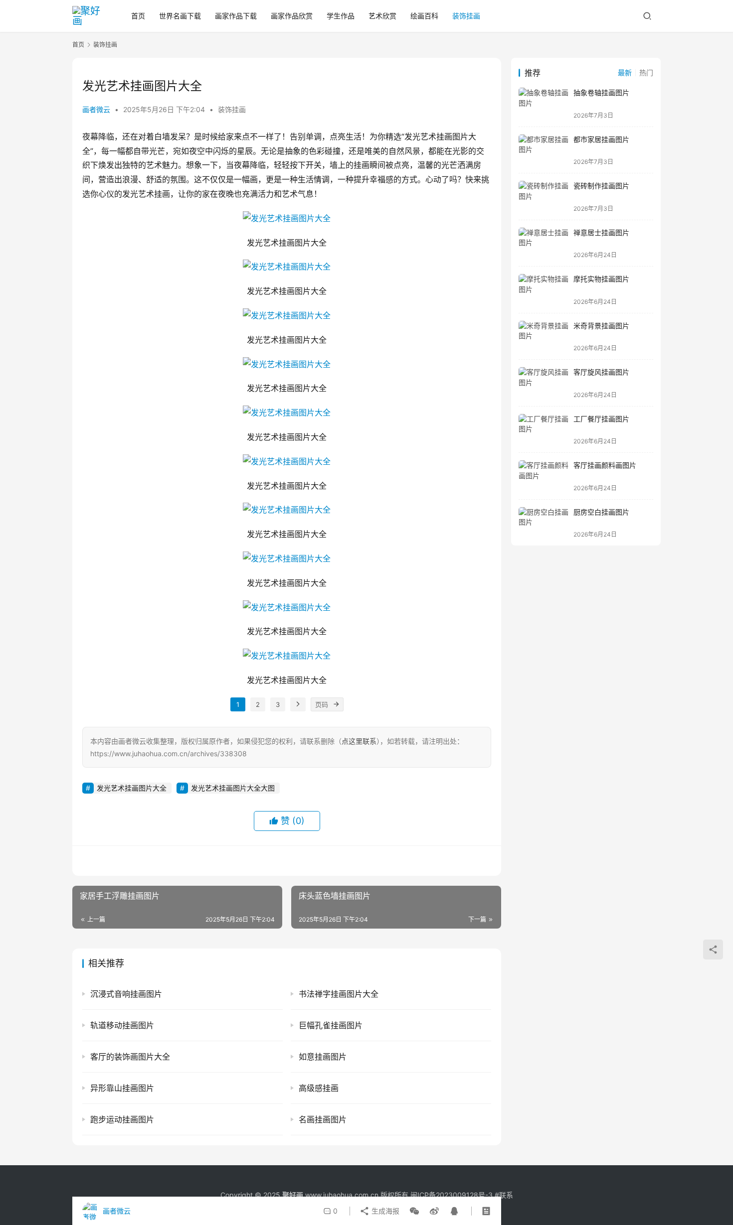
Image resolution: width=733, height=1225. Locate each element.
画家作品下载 (236, 15)
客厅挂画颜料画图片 (604, 465)
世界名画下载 (180, 15)
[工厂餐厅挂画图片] (543, 429)
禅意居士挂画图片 (601, 232)
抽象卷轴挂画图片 (601, 92)
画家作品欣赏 (292, 15)
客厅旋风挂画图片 (601, 372)
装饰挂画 (466, 15)
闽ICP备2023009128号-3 (451, 1195)
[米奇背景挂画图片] (543, 336)
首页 (138, 15)
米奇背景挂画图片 (601, 325)
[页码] (337, 704)
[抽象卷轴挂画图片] (543, 103)
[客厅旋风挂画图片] (543, 383)
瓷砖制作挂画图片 (601, 185)
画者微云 (96, 109)
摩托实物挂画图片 (601, 278)
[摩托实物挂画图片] (543, 289)
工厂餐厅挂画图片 (601, 418)
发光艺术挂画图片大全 (132, 788)
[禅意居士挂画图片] (543, 243)
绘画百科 (424, 15)
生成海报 (384, 1211)
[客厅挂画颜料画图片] (543, 476)
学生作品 (341, 15)
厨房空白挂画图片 (601, 512)
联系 (506, 1195)
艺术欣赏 (382, 15)
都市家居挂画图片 (601, 139)
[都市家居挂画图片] (543, 150)
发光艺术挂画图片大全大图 (233, 788)
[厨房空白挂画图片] (543, 523)
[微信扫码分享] (414, 1211)
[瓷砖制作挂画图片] (543, 196)
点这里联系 (359, 741)
